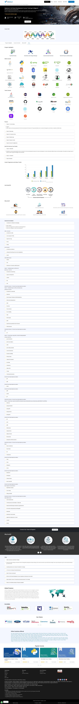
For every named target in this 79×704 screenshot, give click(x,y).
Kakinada (54, 634)
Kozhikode (23, 635)
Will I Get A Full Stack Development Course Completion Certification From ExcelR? (20, 576)
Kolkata (20, 635)
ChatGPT (8, 520)
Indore (44, 634)
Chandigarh (49, 633)
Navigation (8, 465)
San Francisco (58, 639)
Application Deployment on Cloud (12, 517)
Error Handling (9, 311)
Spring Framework (9, 405)
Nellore (56, 635)
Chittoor (58, 633)
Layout (8, 255)
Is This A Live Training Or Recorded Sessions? (14, 570)
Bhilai (40, 633)
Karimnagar (65, 634)
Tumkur (29, 636)
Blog (52, 1)
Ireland (31, 638)
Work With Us (65, 1)
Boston (41, 637)
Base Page (12, 633)
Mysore (44, 635)
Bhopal (42, 633)
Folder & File (8, 368)
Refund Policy (20, 679)
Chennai (56, 633)
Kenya (46, 638)
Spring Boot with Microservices (11, 439)
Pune (64, 635)
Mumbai (41, 635)
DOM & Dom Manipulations (11, 300)
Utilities (8, 277)
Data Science (40, 685)
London (51, 638)
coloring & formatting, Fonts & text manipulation (15, 252)
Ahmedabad (16, 633)
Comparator (9, 365)
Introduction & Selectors (10, 249)
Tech (8, 4)
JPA (7, 419)
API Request (8, 475)
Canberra (51, 637)
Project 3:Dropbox (9, 158)
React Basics (9, 448)
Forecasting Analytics (8, 682)
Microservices (9, 436)
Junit (7, 422)
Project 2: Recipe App (10, 131)
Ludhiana (32, 635)
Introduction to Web (10, 232)
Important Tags (9, 238)
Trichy (23, 636)
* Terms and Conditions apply (11, 14)
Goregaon (25, 634)
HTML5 (8, 244)
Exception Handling (10, 353)
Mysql (7, 386)
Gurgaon (32, 634)
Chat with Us (6, 701)
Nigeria (30, 639)
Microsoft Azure (47, 682)
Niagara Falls (27, 639)
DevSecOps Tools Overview (11, 514)
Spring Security (9, 411)
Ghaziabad (22, 634)
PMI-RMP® (20, 686)
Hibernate (8, 402)
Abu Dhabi (12, 637)
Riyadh (51, 639)
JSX (7, 451)
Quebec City (48, 639)
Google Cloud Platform (54, 682)
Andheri (30, 633)
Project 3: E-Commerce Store (11, 134)
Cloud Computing (41, 682)
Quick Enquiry (28, 21)
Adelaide (15, 637)
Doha (59, 637)
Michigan (63, 638)
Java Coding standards (10, 347)
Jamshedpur (51, 634)
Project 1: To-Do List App (11, 124)
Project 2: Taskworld (10, 155)
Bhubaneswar (45, 633)
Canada (49, 637)
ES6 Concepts (9, 317)
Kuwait (48, 638)
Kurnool (26, 635)
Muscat (12, 639)
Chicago (54, 637)
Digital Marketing (30, 682)
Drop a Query (16, 702)
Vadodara (32, 636)
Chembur (53, 633)
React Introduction (10, 445)
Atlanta (27, 637)
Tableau (14, 685)
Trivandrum (26, 636)
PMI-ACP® (16, 686)
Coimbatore (62, 633)
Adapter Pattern (9, 433)
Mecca (57, 638)
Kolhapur (17, 635)
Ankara (24, 637)
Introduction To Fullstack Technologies (13, 222)
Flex (7, 280)
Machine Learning (23, 681)
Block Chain (36, 681)
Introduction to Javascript (11, 291)
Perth (35, 639)
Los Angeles (54, 638)
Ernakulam (15, 634)
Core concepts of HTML (10, 235)
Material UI (8, 472)
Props (7, 459)
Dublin (63, 637)
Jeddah (36, 638)
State (7, 462)
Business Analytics (26, 685)
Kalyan (57, 634)
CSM (26, 686)
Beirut (39, 637)
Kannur (60, 634)
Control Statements (10, 350)
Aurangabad (33, 633)
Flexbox (8, 259)
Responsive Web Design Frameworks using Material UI (15, 505)
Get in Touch (55, 529)
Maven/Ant (8, 511)
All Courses (46, 1)
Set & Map (8, 362)
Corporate (55, 1)
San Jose (62, 639)
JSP (7, 396)
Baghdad (32, 637)
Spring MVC (8, 408)
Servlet (8, 393)
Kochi (14, 635)
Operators (8, 294)
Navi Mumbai (53, 635)
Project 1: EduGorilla (10, 148)
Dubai (61, 637)
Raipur (12, 636)
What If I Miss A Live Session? (11, 573)
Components (9, 454)
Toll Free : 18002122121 (62, 702)
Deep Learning (10, 685)
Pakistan (33, 639)
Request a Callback (38, 702)
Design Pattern (9, 430)
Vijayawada (35, 636)
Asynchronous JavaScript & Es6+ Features (13, 323)
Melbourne (60, 638)
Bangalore (37, 633)
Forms (8, 241)
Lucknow (29, 635)
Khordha (12, 635)
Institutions (60, 1)
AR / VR (28, 681)
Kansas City (43, 638)
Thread (8, 371)
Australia (29, 637)
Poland (45, 639)
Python (8, 523)
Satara (14, 636)
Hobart (19, 638)
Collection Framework (10, 359)
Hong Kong (22, 638)
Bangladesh (36, 637)
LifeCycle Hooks (9, 478)
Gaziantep (66, 637)
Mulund (39, 635)
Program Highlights (8, 42)
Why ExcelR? (24, 42)
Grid (7, 262)
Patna (60, 635)
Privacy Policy (15, 679)
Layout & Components (10, 274)
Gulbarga (29, 634)
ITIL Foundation (15, 688)
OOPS (7, 344)
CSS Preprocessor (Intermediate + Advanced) (14, 502)
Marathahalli (35, 635)
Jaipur (46, 634)
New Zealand (23, 639)
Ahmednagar (20, 633)
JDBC (7, 381)
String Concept (9, 356)
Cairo (46, 637)
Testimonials (19, 17)
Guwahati (35, 634)
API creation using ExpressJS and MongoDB (13, 508)
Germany (12, 638)
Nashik (49, 635)
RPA (34, 682)
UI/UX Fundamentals (10, 499)
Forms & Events (9, 308)
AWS (36, 682)
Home (5, 4)
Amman (22, 637)
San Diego (54, 639)
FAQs (29, 42)
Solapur (16, 636)
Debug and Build (9, 493)
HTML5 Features (9, 326)
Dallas (57, 637)
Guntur (38, 634)
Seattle (65, 639)
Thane (21, 636)
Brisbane (44, 637)
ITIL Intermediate (21, 688)
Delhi (65, 633)
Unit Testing (9, 490)
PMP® (13, 686)
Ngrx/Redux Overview (10, 487)
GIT (7, 332)
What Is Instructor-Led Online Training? (13, 559)
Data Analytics (32, 685)
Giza (14, 638)
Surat (19, 636)
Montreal (66, 638)
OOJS (7, 314)
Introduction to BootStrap (11, 271)
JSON (7, 320)
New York (19, 639)
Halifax (17, 638)
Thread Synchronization (10, 374)
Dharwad (12, 634)
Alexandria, (19, 637)
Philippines (38, 639)
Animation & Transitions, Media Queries (13, 265)
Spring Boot (8, 414)
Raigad (67, 635)
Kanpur (62, 634)
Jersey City (39, 638)
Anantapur (27, 633)
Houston (25, 638)
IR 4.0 (30, 681)
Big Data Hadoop (19, 685)
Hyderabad (40, 634)
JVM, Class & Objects (10, 341)
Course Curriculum (17, 42)
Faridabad (19, 634)
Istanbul (34, 638)
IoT (32, 681)
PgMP (24, 686)
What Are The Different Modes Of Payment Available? (15, 582)
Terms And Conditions (8, 679)
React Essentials (9, 481)
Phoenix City (42, 639)
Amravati (24, 633)
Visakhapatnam (40, 636)
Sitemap (24, 679)
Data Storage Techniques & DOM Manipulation (14, 297)
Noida (58, 635)
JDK (7, 378)
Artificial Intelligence (16, 681)
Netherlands (15, 639)
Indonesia (28, 638)
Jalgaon (48, 634)
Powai (63, 635)
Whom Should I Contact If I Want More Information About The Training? (18, 579)
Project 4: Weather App (10, 137)
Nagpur (47, 635)
